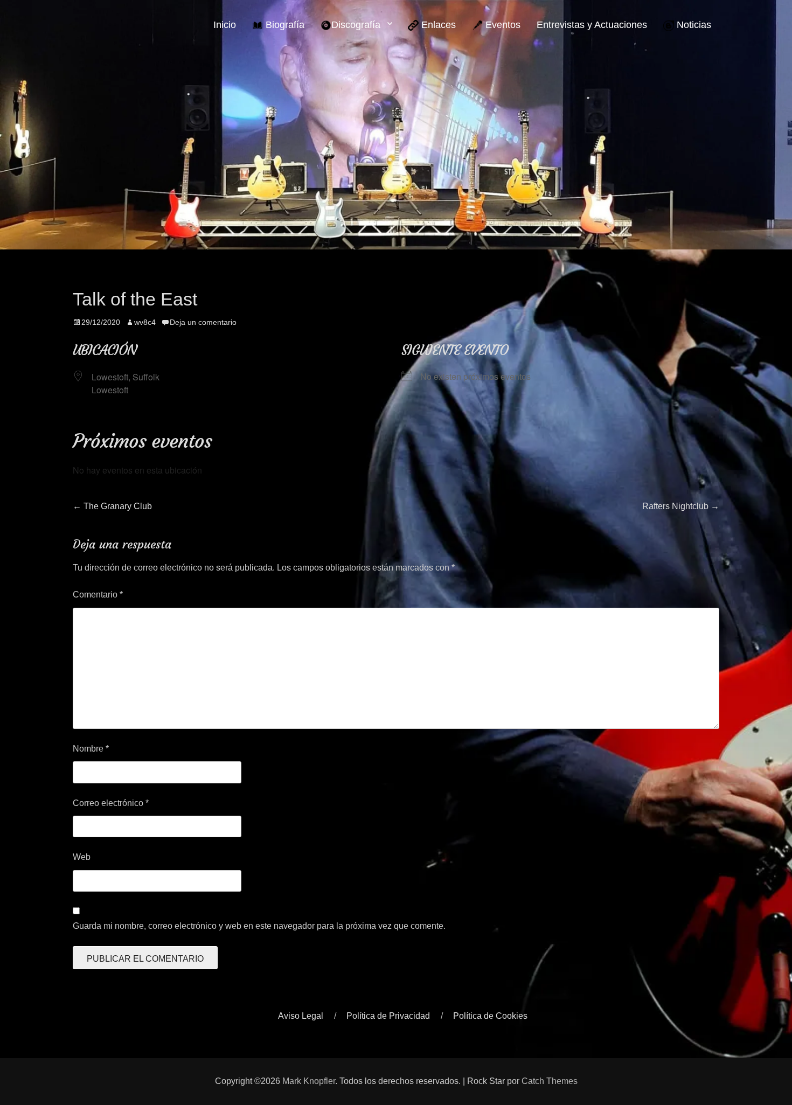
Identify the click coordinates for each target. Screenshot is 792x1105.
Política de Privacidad (388, 1015)
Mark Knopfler (308, 1081)
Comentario (98, 594)
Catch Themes (550, 1081)
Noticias (692, 24)
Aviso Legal (300, 1015)
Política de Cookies (490, 1015)
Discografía (355, 24)
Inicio (224, 24)
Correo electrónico (111, 803)
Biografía (283, 24)
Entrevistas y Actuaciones (592, 24)
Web (82, 856)
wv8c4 (145, 322)
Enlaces (437, 24)
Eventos (501, 24)
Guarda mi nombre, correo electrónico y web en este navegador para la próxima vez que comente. (259, 925)
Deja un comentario (203, 322)
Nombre (91, 748)
